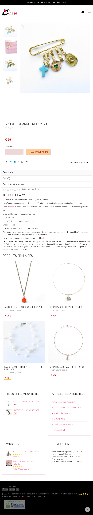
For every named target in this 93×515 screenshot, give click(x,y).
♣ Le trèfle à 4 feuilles (61, 413)
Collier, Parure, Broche (14, 128)
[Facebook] (3, 489)
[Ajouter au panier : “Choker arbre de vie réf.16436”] (87, 307)
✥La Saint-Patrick (59, 419)
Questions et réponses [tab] (13, 184)
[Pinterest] (17, 489)
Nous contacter (31, 496)
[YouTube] (10, 489)
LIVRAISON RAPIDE (43, 494)
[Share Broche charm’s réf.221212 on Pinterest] (18, 161)
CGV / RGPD (15, 494)
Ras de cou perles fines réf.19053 (17, 368)
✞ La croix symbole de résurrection (66, 408)
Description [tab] (8, 172)
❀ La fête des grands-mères (63, 424)
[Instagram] (13, 489)
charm (11, 207)
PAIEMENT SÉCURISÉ (67, 494)
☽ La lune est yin (58, 430)
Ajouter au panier (39, 152)
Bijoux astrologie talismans (63, 402)
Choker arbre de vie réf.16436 (66, 307)
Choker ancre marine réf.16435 (67, 366)
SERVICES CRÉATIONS (28, 494)
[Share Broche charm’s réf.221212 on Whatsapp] (22, 161)
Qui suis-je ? (5, 494)
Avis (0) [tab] (6, 178)
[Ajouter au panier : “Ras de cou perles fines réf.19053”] (42, 367)
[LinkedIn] (6, 489)
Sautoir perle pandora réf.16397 (22, 307)
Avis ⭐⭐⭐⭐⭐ (82, 494)
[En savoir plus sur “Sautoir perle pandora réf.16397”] (42, 307)
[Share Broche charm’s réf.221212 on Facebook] (7, 161)
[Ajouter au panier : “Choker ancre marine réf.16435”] (87, 367)
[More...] (26, 162)
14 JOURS (55, 494)
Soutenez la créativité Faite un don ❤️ (13, 496)
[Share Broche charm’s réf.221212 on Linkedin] (14, 161)
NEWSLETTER (42, 496)
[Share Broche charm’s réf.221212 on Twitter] (11, 161)
